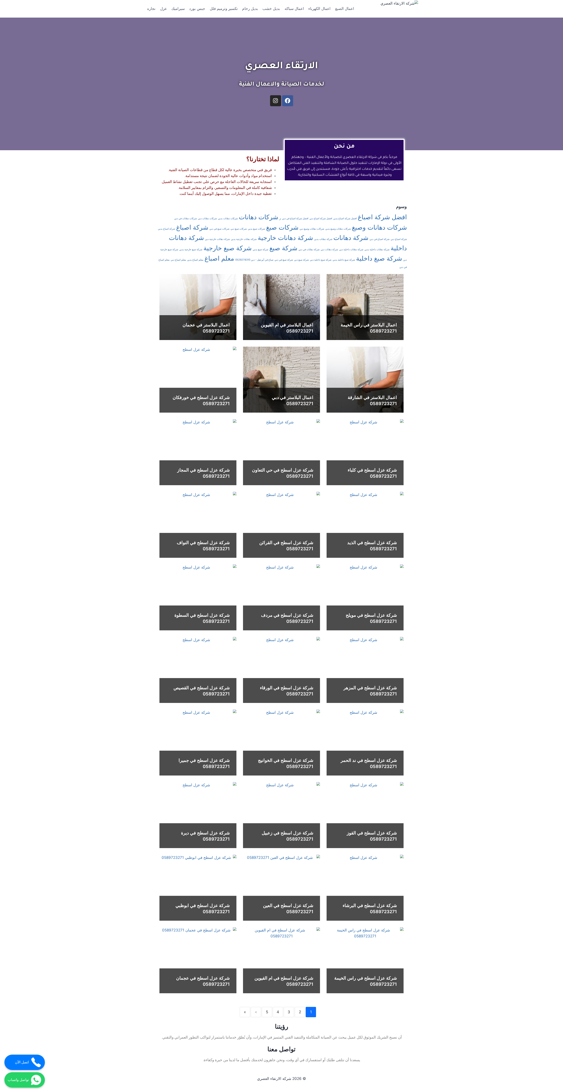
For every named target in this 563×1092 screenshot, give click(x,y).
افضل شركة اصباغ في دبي (295, 218)
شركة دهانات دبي (329, 249)
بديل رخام (250, 8)
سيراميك (178, 8)
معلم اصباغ (219, 258)
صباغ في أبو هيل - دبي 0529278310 (254, 259)
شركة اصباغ (192, 227)
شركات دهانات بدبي (228, 218)
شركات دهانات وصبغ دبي (312, 228)
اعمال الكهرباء (319, 8)
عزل (163, 8)
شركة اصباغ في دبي (379, 239)
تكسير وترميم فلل (224, 8)
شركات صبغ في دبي (219, 228)
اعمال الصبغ (344, 8)
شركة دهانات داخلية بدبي (376, 249)
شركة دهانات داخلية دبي (351, 249)
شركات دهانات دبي (207, 218)
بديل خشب (271, 8)
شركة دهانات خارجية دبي (217, 239)
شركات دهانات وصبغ (379, 227)
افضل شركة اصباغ (382, 217)
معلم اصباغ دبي (178, 259)
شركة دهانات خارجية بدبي (244, 239)
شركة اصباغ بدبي (166, 228)
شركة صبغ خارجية (227, 248)
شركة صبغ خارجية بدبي (190, 249)
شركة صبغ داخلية (379, 258)
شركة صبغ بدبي (260, 249)
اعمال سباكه (294, 8)
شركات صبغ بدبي (256, 228)
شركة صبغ (283, 248)
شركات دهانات (258, 217)
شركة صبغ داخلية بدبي (344, 259)
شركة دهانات (350, 237)
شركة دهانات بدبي (323, 239)
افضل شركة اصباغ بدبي (345, 218)
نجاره (151, 8)
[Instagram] (275, 100)
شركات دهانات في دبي (185, 218)
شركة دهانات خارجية (285, 237)
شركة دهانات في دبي (309, 249)
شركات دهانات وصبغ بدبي (338, 228)
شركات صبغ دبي (238, 228)
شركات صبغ (282, 227)
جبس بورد (197, 8)
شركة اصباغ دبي (399, 239)
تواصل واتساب (18, 1080)
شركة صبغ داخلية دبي (320, 259)
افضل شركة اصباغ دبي (320, 218)
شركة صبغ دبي (301, 259)
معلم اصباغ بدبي (195, 259)
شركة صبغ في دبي (283, 259)
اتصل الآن (22, 1062)
